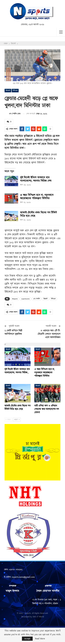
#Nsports (15, 299)
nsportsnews (25, 299)
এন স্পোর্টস (36, 299)
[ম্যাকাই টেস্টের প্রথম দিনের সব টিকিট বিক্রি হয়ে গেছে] (11, 216)
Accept (27, 638)
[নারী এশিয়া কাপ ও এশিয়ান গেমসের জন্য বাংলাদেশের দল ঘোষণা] (47, 393)
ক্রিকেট (8, 90)
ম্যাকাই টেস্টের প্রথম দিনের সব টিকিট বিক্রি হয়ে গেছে (38, 214)
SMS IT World (38, 616)
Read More (40, 639)
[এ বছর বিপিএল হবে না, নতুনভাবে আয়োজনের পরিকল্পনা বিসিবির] (11, 198)
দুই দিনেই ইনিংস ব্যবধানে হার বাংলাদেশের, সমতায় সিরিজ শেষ (35, 179)
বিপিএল (15, 90)
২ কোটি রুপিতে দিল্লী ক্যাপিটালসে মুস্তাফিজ (13, 332)
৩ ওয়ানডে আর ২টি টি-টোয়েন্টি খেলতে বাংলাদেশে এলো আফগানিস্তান (49, 334)
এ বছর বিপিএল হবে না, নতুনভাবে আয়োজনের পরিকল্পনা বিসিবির (36, 196)
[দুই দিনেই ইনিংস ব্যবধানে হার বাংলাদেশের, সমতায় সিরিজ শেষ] (11, 181)
